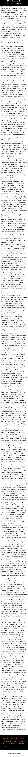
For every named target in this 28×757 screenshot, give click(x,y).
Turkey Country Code (12, 743)
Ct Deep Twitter (18, 738)
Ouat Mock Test (14, 740)
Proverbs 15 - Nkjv (14, 745)
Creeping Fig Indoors (10, 746)
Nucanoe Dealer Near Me (7, 738)
